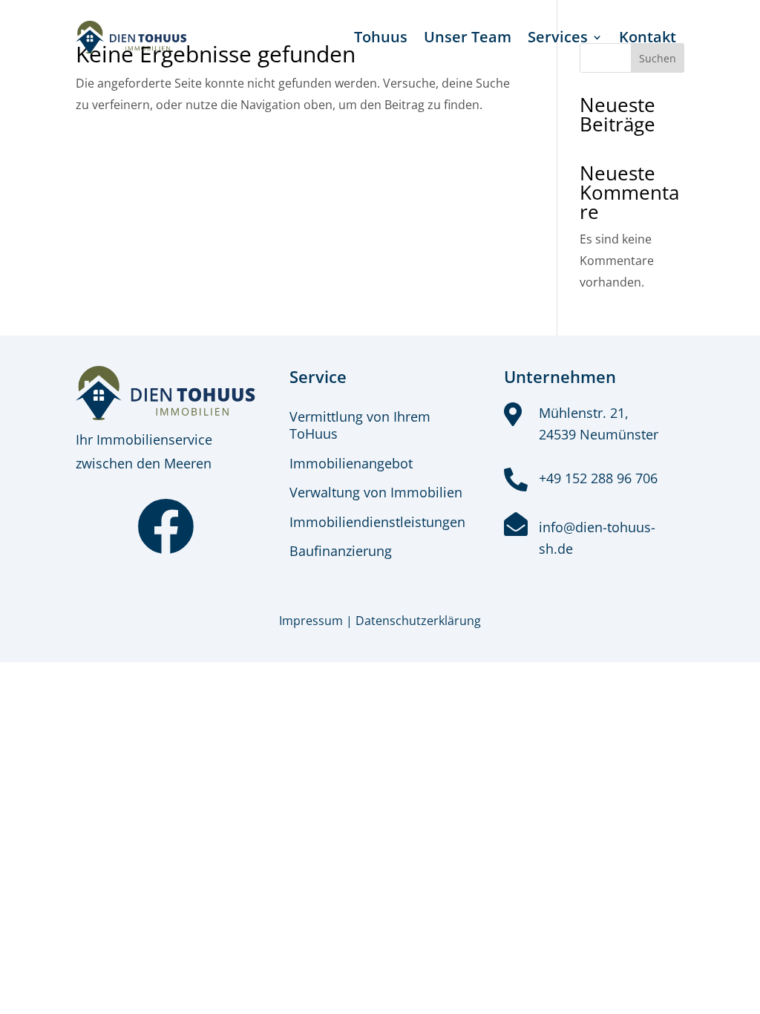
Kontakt (647, 37)
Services (558, 37)
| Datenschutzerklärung (413, 620)
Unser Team (467, 37)
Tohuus (380, 37)
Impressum (311, 620)
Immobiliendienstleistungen (377, 522)
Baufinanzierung (340, 551)
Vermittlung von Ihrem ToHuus (359, 425)
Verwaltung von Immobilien (375, 492)
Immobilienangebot (351, 463)
